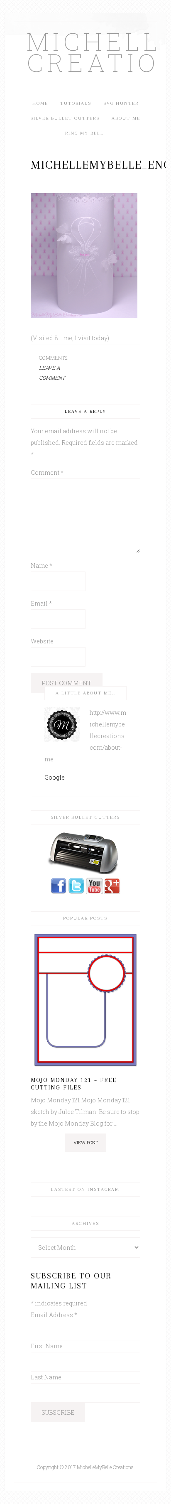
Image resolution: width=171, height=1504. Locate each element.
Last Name (46, 1377)
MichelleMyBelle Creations (85, 51)
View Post (85, 1142)
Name (41, 565)
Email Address (54, 1315)
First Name (47, 1346)
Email (41, 603)
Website (42, 641)
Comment (47, 472)
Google (54, 777)
